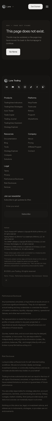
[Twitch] (43, 87)
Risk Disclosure (10, 183)
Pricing (30, 143)
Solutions (8, 159)
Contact (31, 151)
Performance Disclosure (13, 179)
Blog (6, 143)
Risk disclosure (37, 276)
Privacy (7, 175)
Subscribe (26, 214)
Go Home (13, 52)
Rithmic (31, 111)
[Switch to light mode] (6, 280)
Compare (7, 155)
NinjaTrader (32, 103)
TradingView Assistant (13, 123)
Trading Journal (10, 119)
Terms (6, 171)
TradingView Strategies (13, 107)
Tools (6, 147)
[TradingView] (6, 87)
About (30, 139)
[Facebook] (37, 87)
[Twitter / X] (18, 87)
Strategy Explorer (11, 127)
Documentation (10, 139)
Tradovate (32, 107)
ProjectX (31, 115)
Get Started (35, 7)
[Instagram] (24, 87)
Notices (7, 187)
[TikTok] (30, 87)
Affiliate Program (34, 147)
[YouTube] (12, 87)
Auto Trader (9, 111)
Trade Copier (9, 115)
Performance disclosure (23, 276)
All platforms (33, 119)
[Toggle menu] (47, 6)
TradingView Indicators (13, 103)
